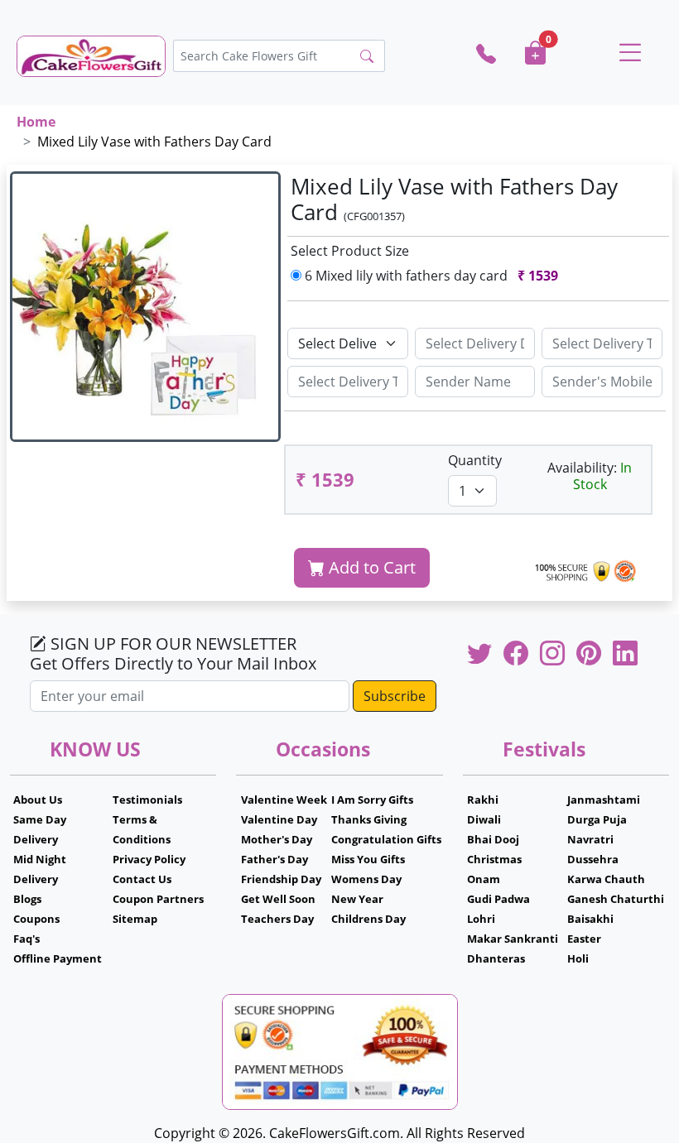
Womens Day (366, 879)
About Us (37, 799)
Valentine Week (284, 799)
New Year (357, 898)
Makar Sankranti (512, 938)
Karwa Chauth (606, 879)
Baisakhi (590, 918)
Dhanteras (496, 958)
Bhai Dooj (493, 839)
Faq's (26, 938)
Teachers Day (277, 918)
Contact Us (142, 879)
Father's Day (274, 859)
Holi (578, 958)
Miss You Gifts (368, 859)
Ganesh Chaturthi (615, 898)
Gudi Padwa (498, 898)
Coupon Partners (158, 898)
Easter (584, 938)
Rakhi (482, 799)
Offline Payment (57, 958)
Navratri (590, 839)
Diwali (484, 819)
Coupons (36, 918)
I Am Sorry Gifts (372, 799)
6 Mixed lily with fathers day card (429, 276)
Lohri (481, 918)
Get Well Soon (278, 898)
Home (36, 122)
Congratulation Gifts (386, 839)
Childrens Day (368, 918)
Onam (483, 879)
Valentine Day (279, 819)
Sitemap (135, 918)
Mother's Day (276, 839)
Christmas (494, 859)
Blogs (27, 898)
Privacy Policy (149, 859)
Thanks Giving (369, 819)
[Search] (366, 56)
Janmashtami (603, 799)
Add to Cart (370, 567)
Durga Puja (597, 819)
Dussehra (593, 859)
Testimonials (147, 799)
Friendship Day (281, 879)
